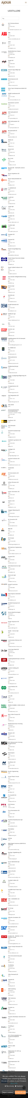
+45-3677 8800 (11, 522)
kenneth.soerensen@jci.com (14, 877)
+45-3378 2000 (11, 652)
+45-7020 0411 (11, 115)
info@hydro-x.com (12, 507)
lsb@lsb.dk (10, 655)
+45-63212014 (11, 191)
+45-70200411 (11, 124)
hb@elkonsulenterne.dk (13, 363)
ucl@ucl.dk (10, 1042)
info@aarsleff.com (12, 801)
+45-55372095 (11, 559)
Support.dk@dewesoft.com (14, 320)
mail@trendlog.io (11, 1032)
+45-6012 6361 (11, 699)
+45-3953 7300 (11, 813)
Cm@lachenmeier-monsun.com (15, 646)
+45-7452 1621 (11, 143)
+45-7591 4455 (11, 279)
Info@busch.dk (11, 185)
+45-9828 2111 (11, 504)
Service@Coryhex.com (13, 231)
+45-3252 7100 (11, 242)
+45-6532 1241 (11, 789)
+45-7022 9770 (11, 596)
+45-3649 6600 (11, 708)
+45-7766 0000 (11, 228)
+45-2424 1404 (11, 1029)
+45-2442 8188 (11, 289)
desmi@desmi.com (12, 310)
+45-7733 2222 (11, 661)
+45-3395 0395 (11, 54)
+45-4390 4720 (11, 461)
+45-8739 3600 (11, 959)
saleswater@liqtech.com (13, 674)
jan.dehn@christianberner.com (14, 29)
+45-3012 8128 (11, 982)
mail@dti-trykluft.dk (12, 273)
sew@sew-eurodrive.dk (13, 905)
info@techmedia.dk (12, 971)
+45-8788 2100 (11, 219)
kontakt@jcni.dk (11, 572)
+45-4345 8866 (11, 736)
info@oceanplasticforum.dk (14, 782)
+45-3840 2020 (11, 1064)
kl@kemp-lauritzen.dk (12, 590)
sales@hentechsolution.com (14, 465)
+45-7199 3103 (11, 756)
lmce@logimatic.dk (12, 683)
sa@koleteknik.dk (12, 868)
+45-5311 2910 (11, 106)
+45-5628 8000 (11, 513)
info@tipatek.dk (11, 985)
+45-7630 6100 (11, 940)
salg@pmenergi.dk (12, 835)
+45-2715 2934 (11, 96)
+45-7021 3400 (11, 765)
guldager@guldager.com (13, 455)
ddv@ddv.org (11, 283)
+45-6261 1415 (11, 398)
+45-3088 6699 (11, 63)
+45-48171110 (11, 949)
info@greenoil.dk (11, 437)
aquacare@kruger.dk (12, 628)
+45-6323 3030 (11, 161)
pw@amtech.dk (11, 76)
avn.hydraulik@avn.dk (13, 118)
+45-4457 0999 (11, 550)
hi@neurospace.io (12, 759)
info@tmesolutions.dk (12, 1004)
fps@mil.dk (10, 417)
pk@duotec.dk (11, 335)
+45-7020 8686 (11, 380)
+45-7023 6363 (11, 307)
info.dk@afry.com (12, 48)
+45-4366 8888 (11, 587)
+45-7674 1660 (11, 485)
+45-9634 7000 (11, 680)
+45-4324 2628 (11, 968)
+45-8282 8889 (11, 569)
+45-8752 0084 (11, 433)
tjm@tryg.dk (10, 995)
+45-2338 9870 (11, 634)
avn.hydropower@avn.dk (13, 127)
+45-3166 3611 (11, 671)
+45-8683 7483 (11, 252)
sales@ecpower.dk (12, 354)
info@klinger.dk (11, 609)
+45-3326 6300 (11, 443)
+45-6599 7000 (11, 717)
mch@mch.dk (11, 749)
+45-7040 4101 (11, 389)
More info (14, 1083)
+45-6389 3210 (11, 298)
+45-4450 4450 (11, 35)
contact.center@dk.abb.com (14, 39)
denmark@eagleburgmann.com (15, 344)
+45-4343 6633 (11, 929)
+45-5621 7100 (11, 270)
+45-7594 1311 (11, 82)
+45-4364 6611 (11, 606)
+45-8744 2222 (11, 798)
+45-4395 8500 (11, 902)
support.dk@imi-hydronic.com (14, 553)
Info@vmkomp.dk (12, 1067)
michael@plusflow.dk (12, 826)
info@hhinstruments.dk (13, 479)
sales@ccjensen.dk (12, 194)
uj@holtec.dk (11, 498)
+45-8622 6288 (11, 864)
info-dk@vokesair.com (13, 711)
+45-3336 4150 (11, 615)
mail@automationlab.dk (13, 109)
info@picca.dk (11, 816)
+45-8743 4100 (11, 351)
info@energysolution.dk (13, 392)
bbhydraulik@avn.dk (12, 137)
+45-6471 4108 (11, 360)
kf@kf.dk (10, 618)
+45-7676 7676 (11, 494)
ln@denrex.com (11, 292)
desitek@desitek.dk (12, 301)
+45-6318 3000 (11, 1039)
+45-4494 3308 (11, 73)
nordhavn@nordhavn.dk (13, 768)
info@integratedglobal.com (14, 544)
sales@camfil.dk (11, 203)
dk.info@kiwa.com (12, 600)
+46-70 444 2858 (11, 541)
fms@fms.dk (10, 1058)
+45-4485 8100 (11, 152)
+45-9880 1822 (11, 832)
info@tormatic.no (12, 1013)
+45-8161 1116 (11, 1001)
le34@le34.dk (11, 665)
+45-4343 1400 (11, 45)
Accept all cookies (20, 1092)
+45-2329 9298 (11, 823)
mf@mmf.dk (10, 730)
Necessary (10, 1086)
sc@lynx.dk (10, 702)
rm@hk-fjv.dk (11, 637)
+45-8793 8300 (11, 920)
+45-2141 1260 (11, 261)
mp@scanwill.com (12, 896)
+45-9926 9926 (11, 746)
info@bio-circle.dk (12, 164)
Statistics (20, 1086)
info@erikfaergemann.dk (13, 401)
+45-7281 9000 (11, 414)
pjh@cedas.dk (11, 212)
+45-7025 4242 (11, 26)
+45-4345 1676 (11, 624)
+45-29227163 (11, 874)
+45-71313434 (11, 369)
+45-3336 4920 (11, 726)
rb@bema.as (11, 146)
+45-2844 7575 (11, 317)
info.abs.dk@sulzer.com (13, 952)
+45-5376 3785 (11, 209)
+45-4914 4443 (11, 200)
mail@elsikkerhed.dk (12, 372)
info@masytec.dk (11, 739)
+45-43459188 (11, 332)
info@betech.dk (11, 155)
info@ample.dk (11, 66)
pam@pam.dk (11, 792)
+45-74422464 (11, 643)
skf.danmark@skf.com (13, 933)
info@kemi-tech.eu (12, 581)
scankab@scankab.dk (12, 886)
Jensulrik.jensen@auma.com (14, 99)
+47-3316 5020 (11, 1010)
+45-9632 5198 (11, 689)
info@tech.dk (11, 962)
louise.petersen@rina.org (13, 849)
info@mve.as (11, 720)
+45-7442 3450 (11, 892)
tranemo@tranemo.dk (13, 1023)
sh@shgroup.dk (11, 914)
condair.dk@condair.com (13, 222)
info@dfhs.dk (11, 264)
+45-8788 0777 (11, 181)
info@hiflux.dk (11, 488)
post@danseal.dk (11, 245)
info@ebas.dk (11, 383)
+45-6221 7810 (11, 911)
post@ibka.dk (11, 535)
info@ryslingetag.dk (12, 858)
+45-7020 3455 (11, 883)
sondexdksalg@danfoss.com (14, 943)
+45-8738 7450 (11, 326)
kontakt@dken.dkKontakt (13, 255)
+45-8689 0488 (11, 476)
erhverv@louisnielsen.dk (13, 693)
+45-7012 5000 (11, 807)
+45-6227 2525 (11, 855)
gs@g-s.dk (10, 446)
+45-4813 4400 (11, 452)
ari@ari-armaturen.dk (13, 85)
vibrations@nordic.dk (12, 525)
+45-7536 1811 (11, 341)
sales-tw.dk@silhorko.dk (13, 923)
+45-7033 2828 (11, 992)
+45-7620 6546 (11, 1055)
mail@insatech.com (12, 563)
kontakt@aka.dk (11, 57)
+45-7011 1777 (11, 531)
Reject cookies (8, 1092)
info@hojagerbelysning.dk (13, 516)
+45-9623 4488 (11, 1019)
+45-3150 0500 (11, 578)
